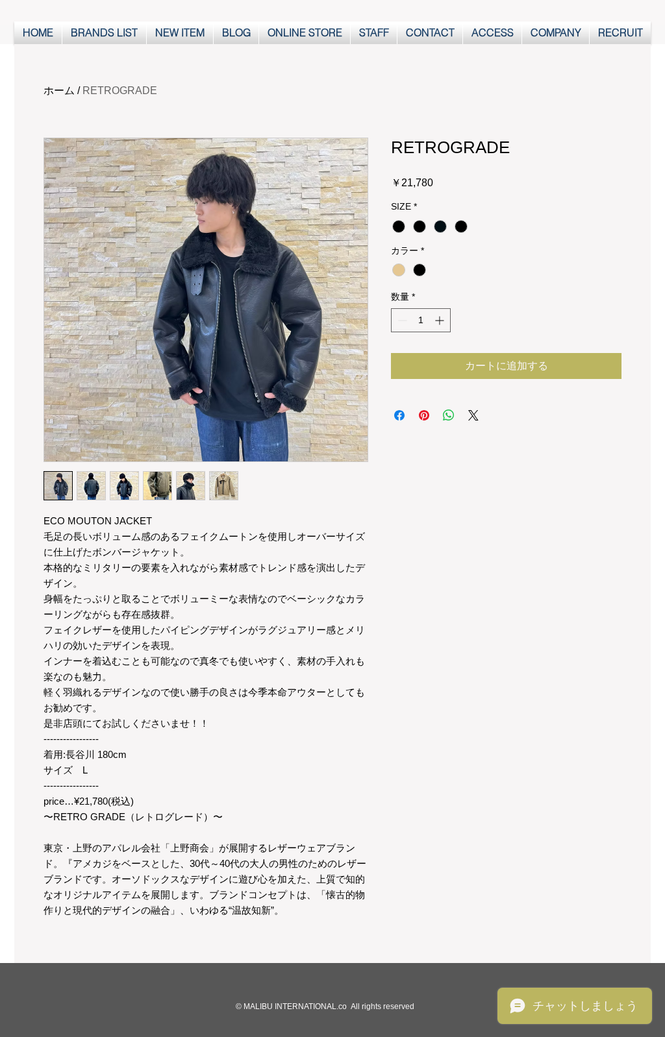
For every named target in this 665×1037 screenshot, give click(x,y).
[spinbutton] (421, 320)
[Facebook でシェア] (399, 415)
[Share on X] (473, 415)
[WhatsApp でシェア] (449, 415)
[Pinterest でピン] (424, 415)
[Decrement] (401, 320)
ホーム (59, 90)
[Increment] (441, 320)
